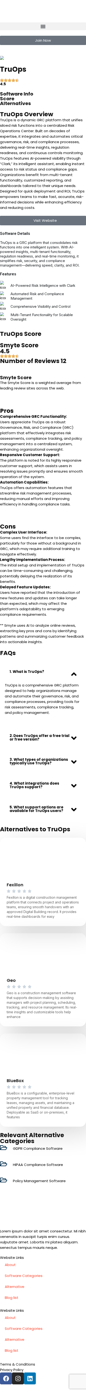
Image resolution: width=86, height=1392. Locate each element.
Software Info (16, 94)
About (10, 1264)
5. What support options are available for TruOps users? (36, 809)
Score (7, 98)
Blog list (11, 1297)
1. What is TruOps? (27, 671)
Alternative (14, 1286)
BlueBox (15, 1081)
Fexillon (15, 885)
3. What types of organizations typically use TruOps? (39, 761)
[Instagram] (18, 1378)
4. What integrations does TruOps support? (34, 785)
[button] (43, 26)
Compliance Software (37, 58)
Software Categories (24, 1275)
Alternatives (15, 103)
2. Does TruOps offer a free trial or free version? (40, 737)
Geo (11, 980)
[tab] (43, 671)
